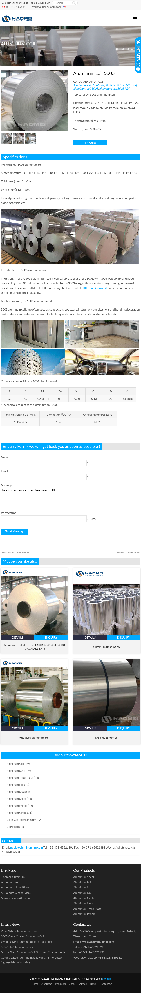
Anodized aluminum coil (34, 737)
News (93, 983)
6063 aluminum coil (127, 552)
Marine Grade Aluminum (16, 898)
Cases (72, 983)
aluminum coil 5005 (85, 88)
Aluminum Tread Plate (20, 777)
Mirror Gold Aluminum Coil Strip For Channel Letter (33, 952)
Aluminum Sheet (16, 798)
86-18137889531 (16, 6)
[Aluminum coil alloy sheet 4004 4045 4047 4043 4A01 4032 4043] (34, 634)
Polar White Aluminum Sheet (19, 931)
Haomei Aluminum (13, 877)
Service (83, 983)
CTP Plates (13, 826)
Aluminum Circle (16, 812)
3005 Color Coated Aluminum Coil (23, 936)
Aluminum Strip (16, 770)
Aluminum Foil (15, 784)
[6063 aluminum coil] (106, 725)
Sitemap (106, 978)
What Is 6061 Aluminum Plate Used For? (26, 941)
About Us (46, 983)
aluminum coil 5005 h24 (114, 88)
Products (60, 983)
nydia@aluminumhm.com (46, 6)
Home (34, 983)
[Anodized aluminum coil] (34, 725)
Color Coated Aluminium (21, 819)
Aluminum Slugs (16, 791)
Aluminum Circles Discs (16, 892)
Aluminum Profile (17, 805)
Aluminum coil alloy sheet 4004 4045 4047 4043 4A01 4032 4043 (34, 646)
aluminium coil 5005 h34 (120, 85)
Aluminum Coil (130, 49)
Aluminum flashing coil (106, 646)
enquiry (90, 142)
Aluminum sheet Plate (15, 887)
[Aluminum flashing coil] (106, 634)
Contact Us (106, 983)
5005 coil (98, 85)
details (17, 637)
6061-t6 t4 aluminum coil (15, 552)
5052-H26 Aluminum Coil (17, 947)
